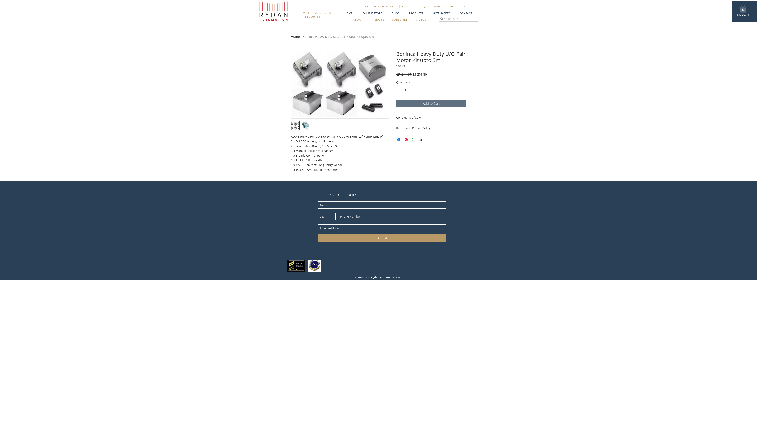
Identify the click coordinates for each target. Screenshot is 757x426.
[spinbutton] (405, 89)
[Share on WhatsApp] (413, 139)
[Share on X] (421, 139)
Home (295, 37)
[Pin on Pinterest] (406, 139)
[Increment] (411, 89)
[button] (743, 9)
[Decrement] (399, 89)
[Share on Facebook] (398, 139)
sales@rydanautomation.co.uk (440, 6)
